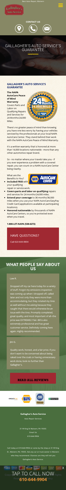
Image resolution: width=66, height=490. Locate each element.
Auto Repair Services (33, 418)
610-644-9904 (22, 242)
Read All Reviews (33, 380)
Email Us (33, 432)
